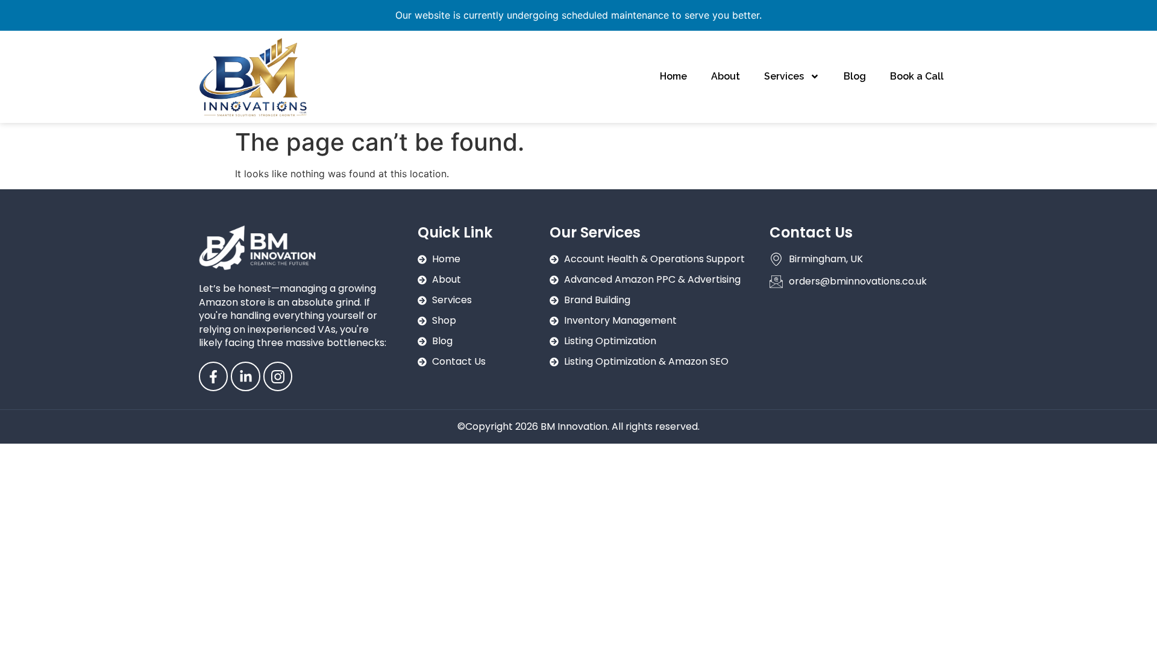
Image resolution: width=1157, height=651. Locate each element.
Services (784, 76)
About (725, 76)
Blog (855, 76)
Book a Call (917, 76)
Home (673, 76)
